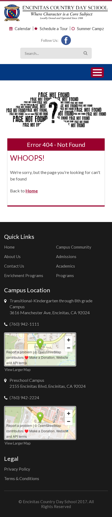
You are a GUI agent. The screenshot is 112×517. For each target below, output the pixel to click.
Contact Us (14, 266)
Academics (65, 266)
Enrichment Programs (23, 275)
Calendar (23, 28)
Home (32, 190)
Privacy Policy (17, 469)
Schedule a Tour (54, 28)
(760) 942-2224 (24, 397)
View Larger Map (17, 369)
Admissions (66, 256)
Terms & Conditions (21, 478)
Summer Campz (90, 28)
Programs (65, 275)
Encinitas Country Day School (50, 501)
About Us (12, 256)
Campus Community (73, 247)
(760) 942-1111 (24, 323)
